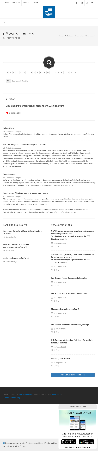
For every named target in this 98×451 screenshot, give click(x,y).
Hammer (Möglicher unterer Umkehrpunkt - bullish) (24, 144)
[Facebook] (76, 3)
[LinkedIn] (81, 3)
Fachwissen (69, 36)
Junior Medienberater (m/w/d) (16, 258)
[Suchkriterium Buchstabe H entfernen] (7, 112)
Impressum (56, 394)
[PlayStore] (86, 441)
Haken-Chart (8, 128)
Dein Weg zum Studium (61, 358)
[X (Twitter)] (87, 3)
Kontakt (26, 3)
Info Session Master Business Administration (69, 278)
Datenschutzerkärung (11, 398)
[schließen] (4, 443)
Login (36, 3)
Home (7, 3)
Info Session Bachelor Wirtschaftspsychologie (70, 325)
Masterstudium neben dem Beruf (65, 309)
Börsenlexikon (79, 36)
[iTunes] (68, 441)
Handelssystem (9, 174)
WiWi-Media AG (25, 394)
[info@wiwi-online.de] (92, 3)
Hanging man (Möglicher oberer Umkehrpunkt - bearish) (26, 193)
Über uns (16, 3)
